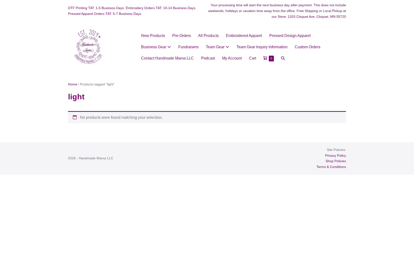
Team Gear (215, 47)
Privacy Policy (335, 155)
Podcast (208, 58)
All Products (208, 36)
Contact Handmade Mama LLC (167, 58)
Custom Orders (307, 47)
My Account (232, 58)
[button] (282, 58)
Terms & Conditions (331, 167)
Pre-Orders (181, 36)
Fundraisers (188, 47)
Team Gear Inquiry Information (262, 47)
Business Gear (154, 47)
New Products (153, 36)
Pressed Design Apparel (290, 36)
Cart (252, 58)
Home (72, 84)
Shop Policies (336, 161)
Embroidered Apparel (244, 36)
